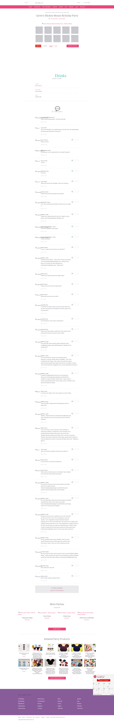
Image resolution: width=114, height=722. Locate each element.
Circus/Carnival (41, 701)
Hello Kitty (60, 708)
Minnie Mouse (41, 698)
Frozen (59, 703)
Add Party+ (83, 6)
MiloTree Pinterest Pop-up (57, 717)
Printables (46, 6)
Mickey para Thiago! (27, 618)
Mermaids (79, 706)
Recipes (61, 6)
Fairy (78, 701)
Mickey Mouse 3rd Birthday (87, 618)
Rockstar (79, 703)
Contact (38, 717)
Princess (39, 703)
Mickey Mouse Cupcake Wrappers (24, 654)
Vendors (71, 6)
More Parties (57, 629)
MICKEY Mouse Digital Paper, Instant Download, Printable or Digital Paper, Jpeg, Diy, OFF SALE (90, 655)
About (23, 717)
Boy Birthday (21, 701)
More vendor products (57, 678)
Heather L (55, 18)
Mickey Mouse (38, 85)
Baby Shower (21, 703)
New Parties (37, 6)
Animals (79, 698)
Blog (77, 6)
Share (45, 46)
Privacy (43, 717)
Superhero (40, 706)
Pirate (59, 698)
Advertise (29, 717)
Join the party (87, 2)
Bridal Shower (21, 706)
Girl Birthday (21, 698)
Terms (47, 717)
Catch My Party (57, 3)
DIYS (66, 6)
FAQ (34, 717)
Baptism (60, 706)
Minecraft (60, 701)
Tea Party (40, 708)
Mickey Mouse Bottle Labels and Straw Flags (50, 654)
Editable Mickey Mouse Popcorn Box (24, 669)
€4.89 (24, 656)
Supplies (55, 6)
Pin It (38, 46)
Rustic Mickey (47, 616)
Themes (30, 6)
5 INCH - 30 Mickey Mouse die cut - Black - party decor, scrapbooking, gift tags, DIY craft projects (77, 655)
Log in (78, 2)
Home (19, 717)
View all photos (72, 46)
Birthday (62, 18)
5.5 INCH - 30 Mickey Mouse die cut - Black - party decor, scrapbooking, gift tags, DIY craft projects (63, 655)
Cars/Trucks (80, 708)
